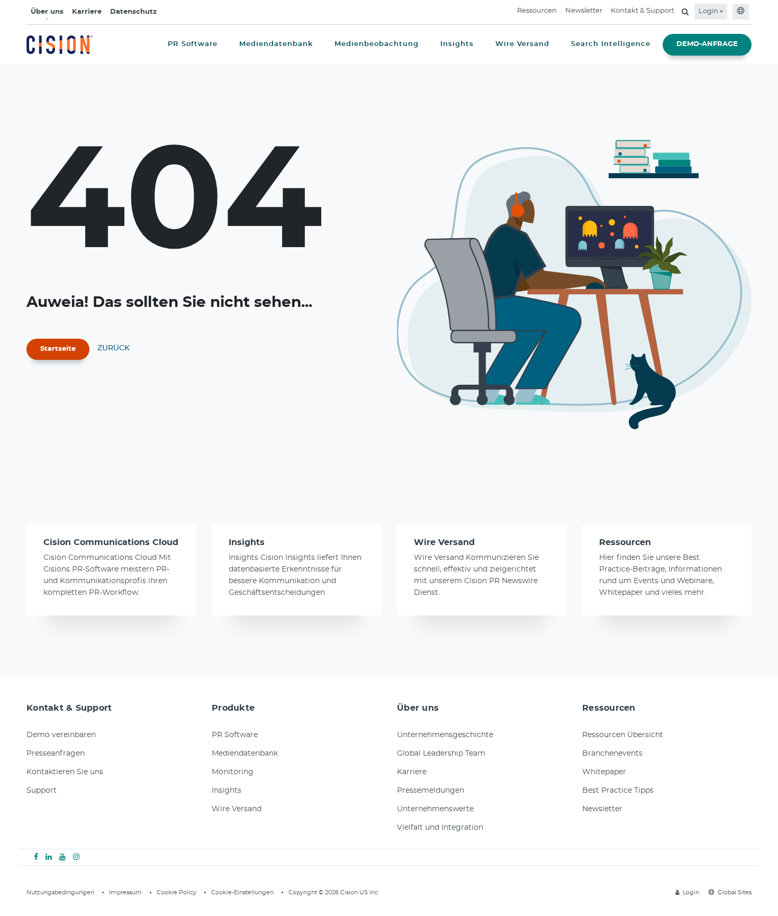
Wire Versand (444, 542)
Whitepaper (604, 772)
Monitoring (233, 772)
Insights (247, 542)
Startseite (58, 349)
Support (41, 790)
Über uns (47, 11)
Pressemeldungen (430, 790)
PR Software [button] (193, 44)
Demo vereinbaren (61, 735)
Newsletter (583, 10)
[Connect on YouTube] (62, 857)
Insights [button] (457, 44)
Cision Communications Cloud (110, 542)
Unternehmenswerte (435, 809)
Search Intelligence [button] (610, 44)
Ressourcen (537, 10)
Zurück (113, 348)
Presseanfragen (55, 753)
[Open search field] (685, 12)
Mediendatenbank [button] (276, 44)
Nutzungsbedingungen (60, 892)
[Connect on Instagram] (76, 857)
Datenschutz (133, 11)
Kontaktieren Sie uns (64, 772)
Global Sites (735, 892)
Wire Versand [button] (522, 44)
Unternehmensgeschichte (445, 735)
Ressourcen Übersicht (622, 735)
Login (709, 11)
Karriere (87, 11)
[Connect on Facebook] (36, 857)
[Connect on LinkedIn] (49, 857)
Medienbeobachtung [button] (376, 44)
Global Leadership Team (441, 753)
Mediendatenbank (245, 753)
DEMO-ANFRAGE (707, 44)
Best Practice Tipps (618, 790)
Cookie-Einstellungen (242, 892)
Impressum (125, 892)
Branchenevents (612, 753)
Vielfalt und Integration (440, 827)
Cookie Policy (176, 892)
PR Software (235, 735)
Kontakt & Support (642, 10)
